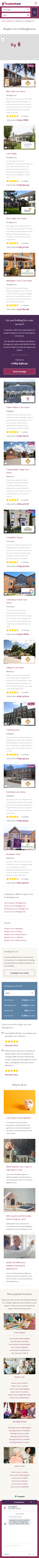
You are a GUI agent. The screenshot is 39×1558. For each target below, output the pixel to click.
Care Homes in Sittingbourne (15, 903)
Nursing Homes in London (19, 1442)
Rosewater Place (13, 854)
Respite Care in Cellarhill (13, 937)
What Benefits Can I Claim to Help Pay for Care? (19, 1168)
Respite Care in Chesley (13, 931)
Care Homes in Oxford (19, 1353)
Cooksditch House (14, 537)
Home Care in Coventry (19, 1391)
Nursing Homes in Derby (19, 1436)
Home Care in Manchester (19, 1397)
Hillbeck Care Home (15, 667)
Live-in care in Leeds (19, 1483)
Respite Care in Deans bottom (15, 934)
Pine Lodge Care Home (16, 218)
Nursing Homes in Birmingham (19, 1427)
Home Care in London (19, 1386)
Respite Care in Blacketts (13, 928)
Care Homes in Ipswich (19, 1347)
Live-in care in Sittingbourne (15, 911)
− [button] (3, 40)
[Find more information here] (19, 1528)
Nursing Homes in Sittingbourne (16, 908)
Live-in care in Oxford (19, 1478)
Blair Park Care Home (15, 91)
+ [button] (3, 37)
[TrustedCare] (11, 3)
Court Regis (11, 153)
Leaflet (36, 59)
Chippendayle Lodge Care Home (17, 471)
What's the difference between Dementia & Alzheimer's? (15, 1265)
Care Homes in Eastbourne (19, 1350)
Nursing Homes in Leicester (19, 1439)
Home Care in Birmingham (19, 1389)
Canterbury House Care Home (16, 601)
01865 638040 (19, 363)
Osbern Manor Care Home (18, 407)
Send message (19, 371)
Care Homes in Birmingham (19, 1338)
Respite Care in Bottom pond (15, 940)
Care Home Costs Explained (18, 1117)
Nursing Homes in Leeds (19, 1433)
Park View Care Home (16, 791)
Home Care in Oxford (19, 1383)
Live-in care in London (19, 1472)
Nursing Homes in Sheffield (19, 1430)
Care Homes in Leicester (19, 1341)
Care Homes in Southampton (19, 1344)
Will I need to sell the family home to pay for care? (18, 1217)
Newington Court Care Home (19, 280)
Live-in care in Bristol (20, 1481)
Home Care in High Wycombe (19, 1394)
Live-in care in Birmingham (19, 1475)
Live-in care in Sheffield (19, 1486)
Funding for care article (19, 973)
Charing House (12, 729)
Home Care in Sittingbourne (14, 905)
